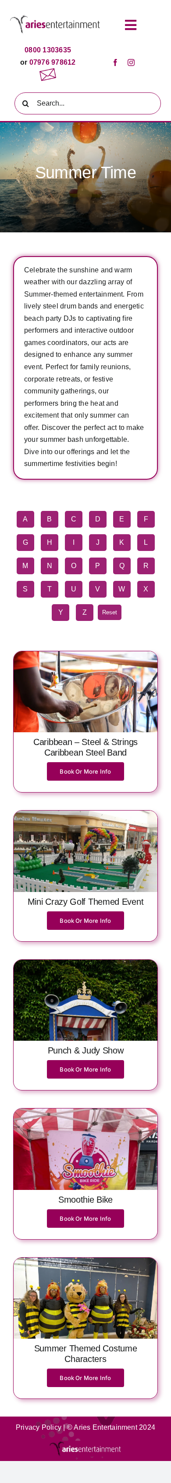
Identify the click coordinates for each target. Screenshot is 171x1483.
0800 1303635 (48, 50)
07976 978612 (51, 62)
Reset (109, 612)
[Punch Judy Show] (85, 963)
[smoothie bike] (85, 1112)
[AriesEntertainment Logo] (55, 18)
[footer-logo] (85, 1444)
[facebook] (115, 62)
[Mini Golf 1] (85, 814)
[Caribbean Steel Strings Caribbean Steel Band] (85, 654)
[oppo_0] (85, 1261)
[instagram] (131, 62)
